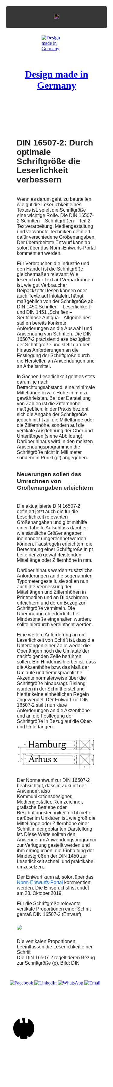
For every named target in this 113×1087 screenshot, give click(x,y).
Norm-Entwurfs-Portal (40, 882)
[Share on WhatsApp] (70, 982)
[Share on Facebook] (21, 982)
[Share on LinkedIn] (45, 982)
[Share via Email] (92, 982)
